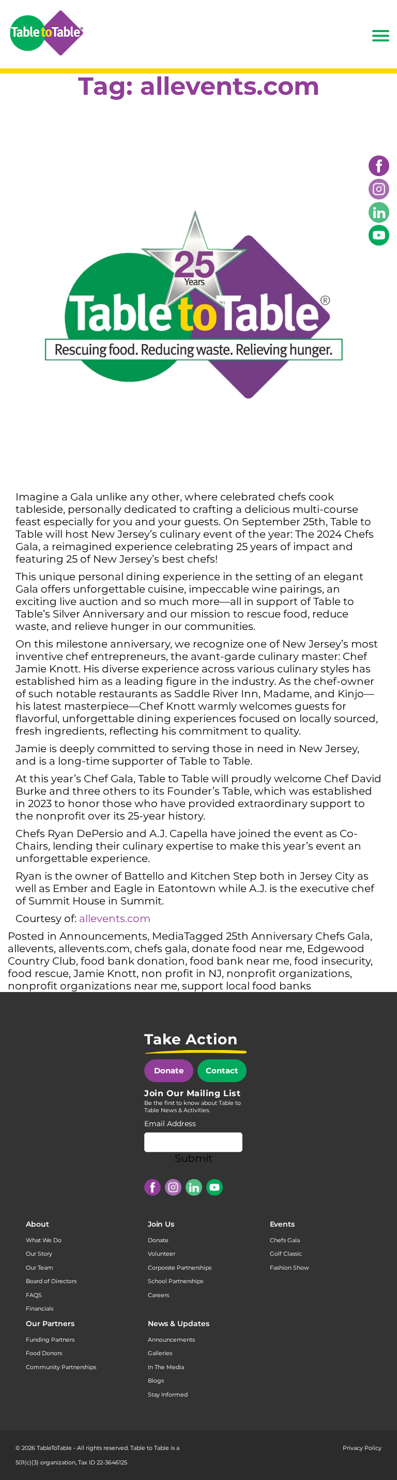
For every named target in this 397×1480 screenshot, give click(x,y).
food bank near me (239, 961)
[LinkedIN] (379, 212)
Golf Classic (286, 1253)
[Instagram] (379, 189)
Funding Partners (50, 1339)
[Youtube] (379, 235)
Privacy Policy (362, 1448)
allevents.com (114, 918)
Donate (169, 1070)
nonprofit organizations (288, 973)
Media (168, 936)
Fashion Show (289, 1267)
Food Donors (44, 1353)
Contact (222, 1070)
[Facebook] (379, 165)
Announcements (103, 936)
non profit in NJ (181, 973)
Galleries (160, 1353)
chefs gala (160, 948)
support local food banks (246, 986)
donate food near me (247, 948)
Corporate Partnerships (179, 1267)
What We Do (44, 1240)
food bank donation (133, 961)
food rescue (38, 973)
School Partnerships (175, 1281)
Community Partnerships (61, 1367)
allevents (31, 948)
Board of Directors (51, 1281)
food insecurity (332, 961)
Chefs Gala (285, 1240)
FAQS (34, 1295)
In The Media (166, 1367)
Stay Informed (168, 1394)
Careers (158, 1295)
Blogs (156, 1380)
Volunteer (161, 1253)
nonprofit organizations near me (92, 986)
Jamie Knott (104, 973)
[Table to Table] (46, 32)
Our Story (39, 1253)
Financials (39, 1308)
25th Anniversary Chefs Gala (298, 936)
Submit (193, 1158)
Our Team (39, 1267)
